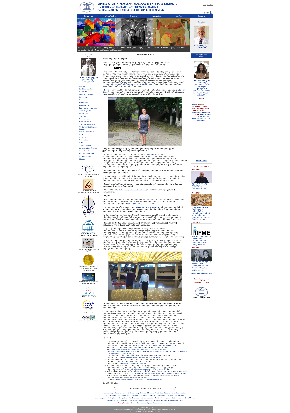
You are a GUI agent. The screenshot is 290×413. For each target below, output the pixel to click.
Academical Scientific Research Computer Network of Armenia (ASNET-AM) (155, 409)
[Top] (115, 389)
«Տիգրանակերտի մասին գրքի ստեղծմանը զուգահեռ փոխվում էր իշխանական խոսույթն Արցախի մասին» (200, 213)
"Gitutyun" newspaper (87, 124)
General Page (88, 16)
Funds (81, 100)
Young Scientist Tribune (87, 151)
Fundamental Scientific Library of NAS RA (88, 250)
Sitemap (82, 159)
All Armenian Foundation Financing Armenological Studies (88, 191)
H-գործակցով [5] (136, 203)
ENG (208, 5)
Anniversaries (84, 137)
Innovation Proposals (86, 94)
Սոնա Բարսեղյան (201, 81)
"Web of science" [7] (153, 207)
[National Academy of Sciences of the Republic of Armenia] (87, 12)
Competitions (84, 105)
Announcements (85, 156)
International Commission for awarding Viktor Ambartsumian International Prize (88, 268)
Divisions (133, 16)
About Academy (111, 16)
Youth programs (85, 111)
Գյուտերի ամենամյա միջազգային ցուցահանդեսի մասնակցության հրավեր (201, 241)
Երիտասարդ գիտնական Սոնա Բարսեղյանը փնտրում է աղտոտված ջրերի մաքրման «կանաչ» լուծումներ (201, 89)
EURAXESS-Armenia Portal (88, 297)
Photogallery (83, 113)
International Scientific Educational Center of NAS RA (88, 234)
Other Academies (85, 122)
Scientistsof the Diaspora (201, 23)
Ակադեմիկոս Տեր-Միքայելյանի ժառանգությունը (199, 186)
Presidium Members (86, 89)
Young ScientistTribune (201, 56)
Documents (83, 92)
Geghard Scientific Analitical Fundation (88, 216)
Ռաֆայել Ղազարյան (88, 78)
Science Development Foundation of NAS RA (88, 175)
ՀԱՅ (204, 5)
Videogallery (83, 116)
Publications (83, 97)
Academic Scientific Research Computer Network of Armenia (88, 321)
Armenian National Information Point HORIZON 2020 (88, 282)
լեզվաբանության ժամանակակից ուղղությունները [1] (128, 84)
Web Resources (84, 119)
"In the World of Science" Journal (183, 398)
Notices (82, 134)
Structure (82, 86)
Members (179, 16)
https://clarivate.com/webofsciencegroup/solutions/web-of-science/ (138, 379)
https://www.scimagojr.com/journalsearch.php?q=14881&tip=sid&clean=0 (142, 370)
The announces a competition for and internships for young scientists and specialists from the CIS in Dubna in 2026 (201, 103)
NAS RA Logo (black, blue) (201, 297)
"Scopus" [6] (139, 207)
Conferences (83, 102)
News (81, 143)
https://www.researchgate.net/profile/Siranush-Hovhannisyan (141, 357)
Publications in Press (86, 132)
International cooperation (88, 108)
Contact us (201, 16)
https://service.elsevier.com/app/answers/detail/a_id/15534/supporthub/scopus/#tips (156, 373)
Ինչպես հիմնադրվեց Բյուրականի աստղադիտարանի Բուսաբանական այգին (201, 266)
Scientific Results (85, 145)
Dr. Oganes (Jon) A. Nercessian (201, 46)
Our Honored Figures (86, 153)
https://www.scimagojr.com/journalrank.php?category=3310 (154, 345)
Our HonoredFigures (88, 55)
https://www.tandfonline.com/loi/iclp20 (133, 363)
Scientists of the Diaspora (88, 148)
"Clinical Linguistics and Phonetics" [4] (133, 190)
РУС (211, 5)
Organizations (156, 16)
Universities (83, 140)
